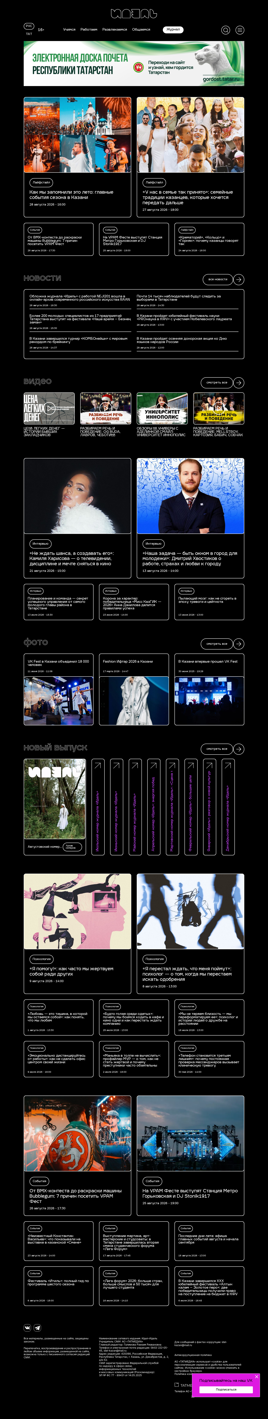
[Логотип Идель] (134, 14)
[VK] (27, 1327)
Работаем (89, 30)
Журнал (173, 29)
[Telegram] (37, 1327)
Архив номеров (70, 847)
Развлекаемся (114, 30)
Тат (29, 34)
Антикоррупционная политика (193, 1355)
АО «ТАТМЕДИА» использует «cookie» (198, 1361)
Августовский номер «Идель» (44, 847)
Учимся (69, 30)
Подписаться (226, 1389)
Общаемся (141, 30)
